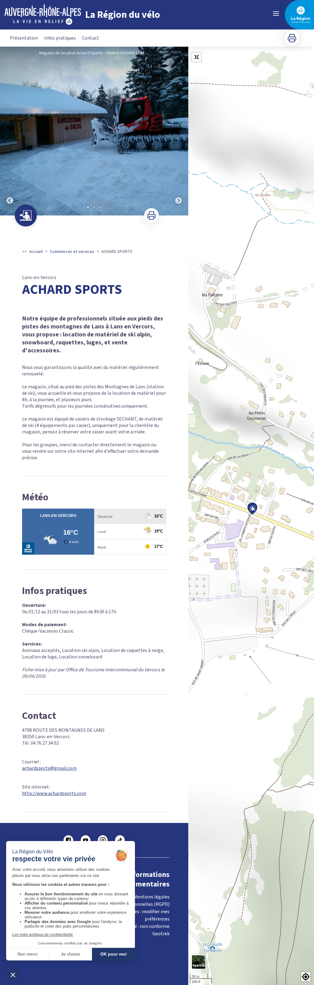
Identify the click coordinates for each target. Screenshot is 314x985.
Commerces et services (72, 252)
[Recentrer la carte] (196, 57)
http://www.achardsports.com (54, 793)
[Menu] (276, 13)
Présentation (24, 38)
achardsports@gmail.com (49, 768)
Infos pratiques (60, 38)
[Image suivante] (178, 131)
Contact (90, 38)
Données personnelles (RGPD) (138, 904)
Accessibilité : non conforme (140, 926)
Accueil (36, 252)
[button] (305, 976)
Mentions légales (151, 897)
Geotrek (161, 933)
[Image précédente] (10, 131)
